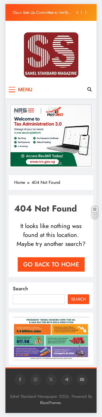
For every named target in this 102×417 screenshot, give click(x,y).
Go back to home (51, 264)
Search (20, 288)
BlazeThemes (50, 402)
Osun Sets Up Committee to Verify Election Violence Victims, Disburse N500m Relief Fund (42, 12)
